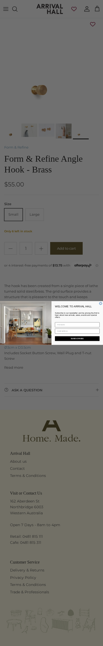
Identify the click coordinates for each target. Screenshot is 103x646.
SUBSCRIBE (77, 339)
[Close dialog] (100, 303)
